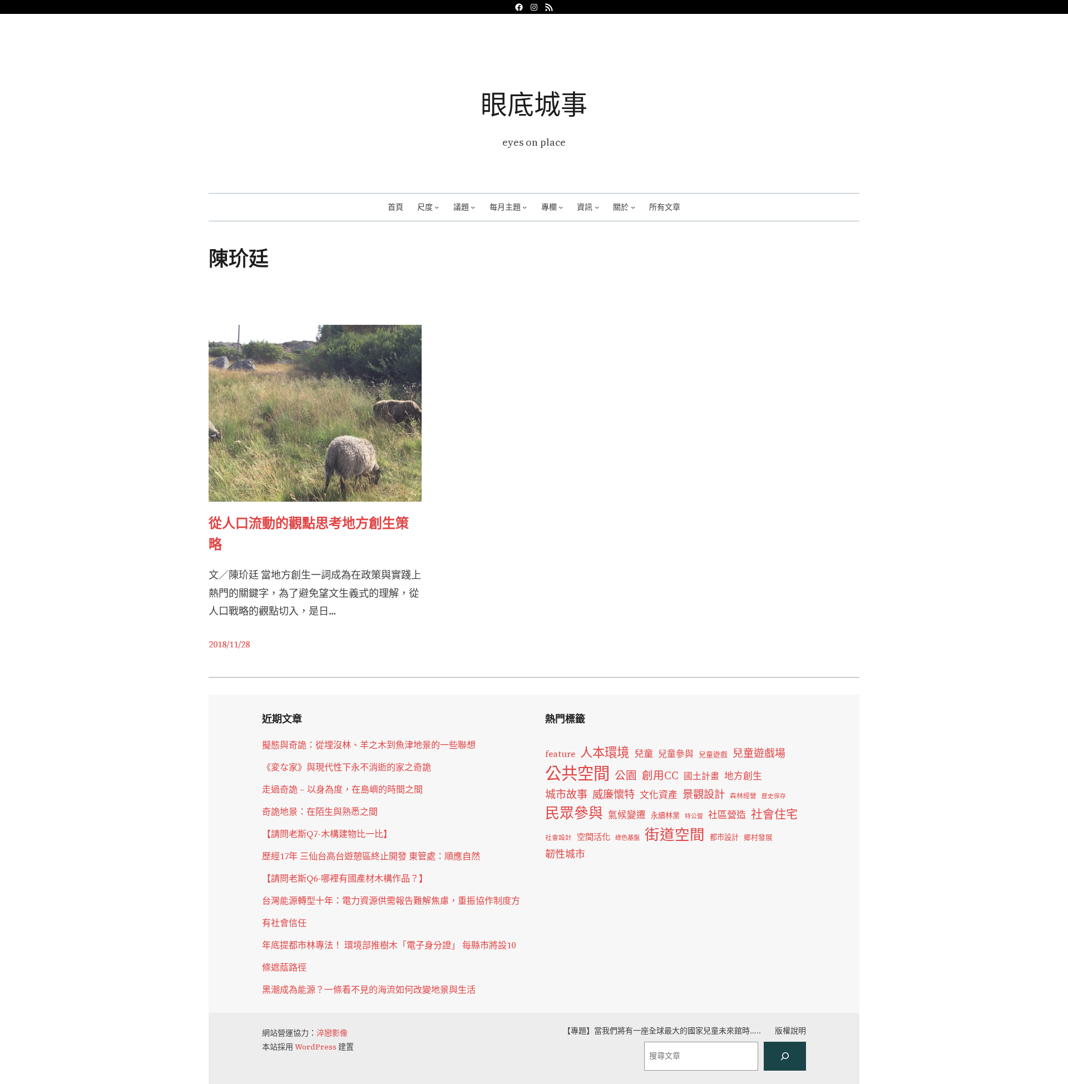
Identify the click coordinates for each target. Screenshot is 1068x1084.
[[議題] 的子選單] (473, 207)
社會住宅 (774, 814)
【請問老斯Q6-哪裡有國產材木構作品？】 (345, 878)
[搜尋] (785, 1056)
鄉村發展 (758, 837)
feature (560, 754)
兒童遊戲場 (759, 753)
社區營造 (727, 814)
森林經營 (743, 795)
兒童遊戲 (713, 754)
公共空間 (577, 774)
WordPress (316, 1046)
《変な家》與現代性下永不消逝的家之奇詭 (346, 767)
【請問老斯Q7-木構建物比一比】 (327, 834)
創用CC (660, 775)
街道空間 (675, 835)
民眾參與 (574, 813)
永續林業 (665, 815)
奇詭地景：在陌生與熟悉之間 (320, 811)
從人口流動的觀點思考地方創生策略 (309, 533)
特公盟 (694, 816)
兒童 (643, 753)
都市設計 (724, 837)
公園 (626, 775)
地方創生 (743, 776)
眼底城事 (534, 104)
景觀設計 (704, 794)
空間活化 (593, 837)
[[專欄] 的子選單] (560, 207)
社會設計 (558, 837)
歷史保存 (774, 796)
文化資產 (659, 795)
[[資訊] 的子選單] (597, 207)
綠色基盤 (627, 837)
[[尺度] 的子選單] (436, 207)
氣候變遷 (627, 815)
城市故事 (566, 794)
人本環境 (604, 752)
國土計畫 (701, 776)
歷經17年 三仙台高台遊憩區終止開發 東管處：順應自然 (371, 856)
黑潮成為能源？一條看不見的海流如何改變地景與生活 (369, 989)
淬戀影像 (332, 1032)
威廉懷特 (613, 794)
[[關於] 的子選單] (633, 207)
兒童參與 (676, 754)
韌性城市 (565, 854)
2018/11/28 (229, 644)
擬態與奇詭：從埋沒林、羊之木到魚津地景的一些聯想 (369, 745)
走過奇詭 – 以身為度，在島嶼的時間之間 (342, 789)
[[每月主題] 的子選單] (524, 207)
